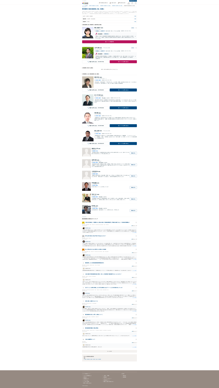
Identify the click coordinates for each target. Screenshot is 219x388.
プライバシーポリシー (107, 378)
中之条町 (85, 359)
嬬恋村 (91, 359)
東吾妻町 (99, 359)
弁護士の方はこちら (133, 0)
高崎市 (100, 80)
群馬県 (97, 80)
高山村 (97, 359)
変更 (135, 16)
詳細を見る (133, 153)
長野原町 (88, 359)
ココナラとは (85, 380)
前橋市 (97, 162)
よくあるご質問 (86, 381)
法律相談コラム (86, 378)
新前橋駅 (101, 162)
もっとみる (109, 351)
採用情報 (124, 377)
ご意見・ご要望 (106, 375)
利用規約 (105, 377)
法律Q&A (85, 377)
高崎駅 (101, 196)
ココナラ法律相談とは (87, 375)
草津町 (94, 359)
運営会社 (124, 375)
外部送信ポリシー (107, 380)
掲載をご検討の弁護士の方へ (109, 381)
